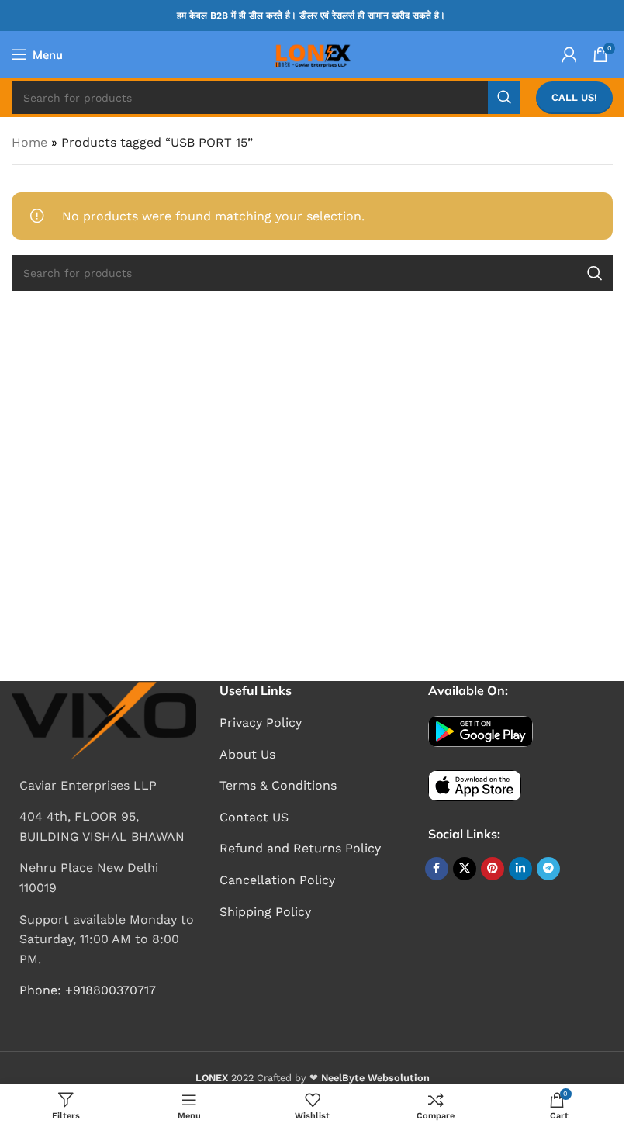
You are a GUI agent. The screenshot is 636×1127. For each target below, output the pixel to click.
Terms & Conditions (278, 785)
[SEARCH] (504, 97)
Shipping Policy (265, 911)
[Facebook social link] (436, 868)
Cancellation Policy (277, 880)
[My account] (569, 54)
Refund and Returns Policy (300, 848)
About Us (247, 754)
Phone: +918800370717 (87, 990)
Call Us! (574, 97)
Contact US (254, 817)
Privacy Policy (260, 722)
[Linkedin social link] (520, 868)
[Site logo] (312, 53)
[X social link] (464, 868)
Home (29, 142)
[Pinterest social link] (492, 868)
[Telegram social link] (548, 868)
